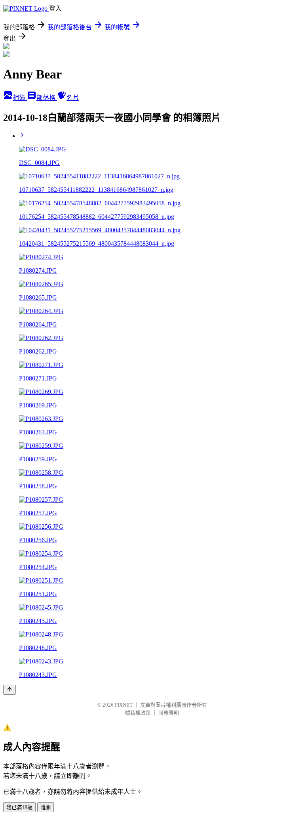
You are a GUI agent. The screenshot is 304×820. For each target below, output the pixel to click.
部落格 (46, 97)
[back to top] (9, 690)
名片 (72, 97)
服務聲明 (168, 713)
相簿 (20, 97)
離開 (45, 807)
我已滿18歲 (19, 807)
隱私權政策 (138, 713)
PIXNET (124, 705)
